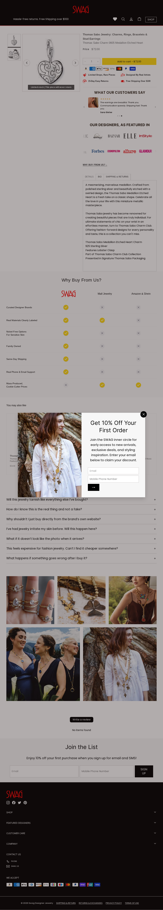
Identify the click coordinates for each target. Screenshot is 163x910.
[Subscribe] (93, 487)
